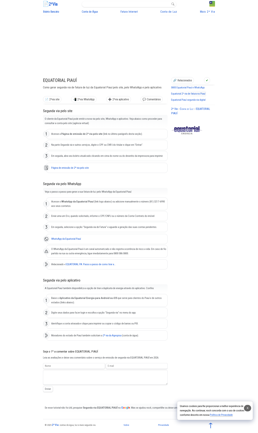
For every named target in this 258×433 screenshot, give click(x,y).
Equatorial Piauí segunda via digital (188, 99)
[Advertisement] (129, 41)
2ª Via (55, 424)
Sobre (126, 425)
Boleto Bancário (51, 11)
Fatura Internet (129, 11)
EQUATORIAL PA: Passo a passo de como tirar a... (91, 264)
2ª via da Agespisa (112, 335)
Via (53, 4)
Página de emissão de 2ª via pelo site (70, 167)
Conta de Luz (168, 11)
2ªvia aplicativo (121, 99)
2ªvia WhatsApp (86, 99)
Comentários (154, 99)
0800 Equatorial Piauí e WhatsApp (188, 87)
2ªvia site (54, 99)
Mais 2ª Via (207, 11)
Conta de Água (90, 11)
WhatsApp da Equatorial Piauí (66, 238)
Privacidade (163, 425)
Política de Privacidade (221, 414)
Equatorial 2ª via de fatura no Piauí (188, 93)
